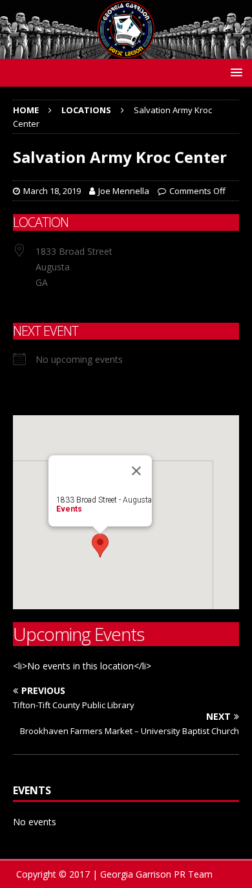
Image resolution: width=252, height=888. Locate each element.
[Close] (136, 470)
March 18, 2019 (52, 191)
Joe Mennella (123, 191)
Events (69, 509)
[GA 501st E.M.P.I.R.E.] (126, 51)
